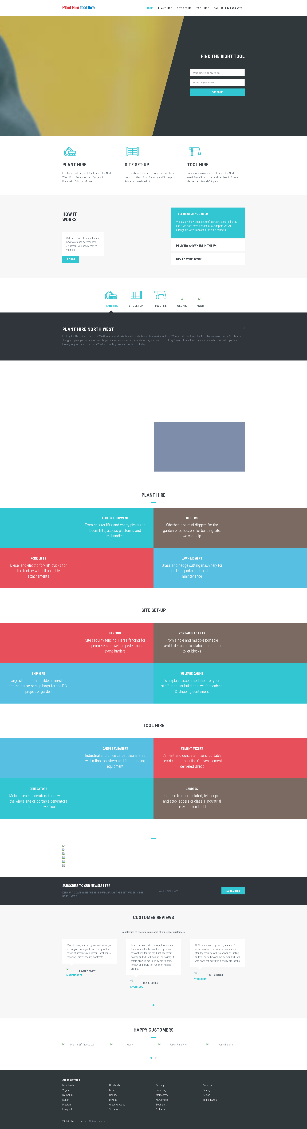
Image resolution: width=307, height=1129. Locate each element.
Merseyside (162, 1099)
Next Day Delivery (188, 259)
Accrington (161, 1085)
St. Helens (114, 1109)
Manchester (68, 1085)
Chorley (113, 1095)
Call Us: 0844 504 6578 (228, 8)
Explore (70, 259)
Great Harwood (117, 1104)
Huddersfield (115, 1085)
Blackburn (67, 1095)
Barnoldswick (210, 1099)
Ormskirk (207, 1085)
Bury (111, 1090)
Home (149, 8)
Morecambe (162, 1095)
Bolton (65, 1099)
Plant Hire (165, 8)
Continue (217, 92)
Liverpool (67, 1109)
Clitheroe (160, 1109)
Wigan (65, 1090)
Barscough (161, 1090)
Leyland (113, 1099)
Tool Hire (202, 8)
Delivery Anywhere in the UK (196, 245)
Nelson (206, 1095)
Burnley (206, 1090)
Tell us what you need (192, 214)
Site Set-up (184, 8)
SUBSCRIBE (233, 890)
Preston (66, 1104)
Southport (161, 1104)
